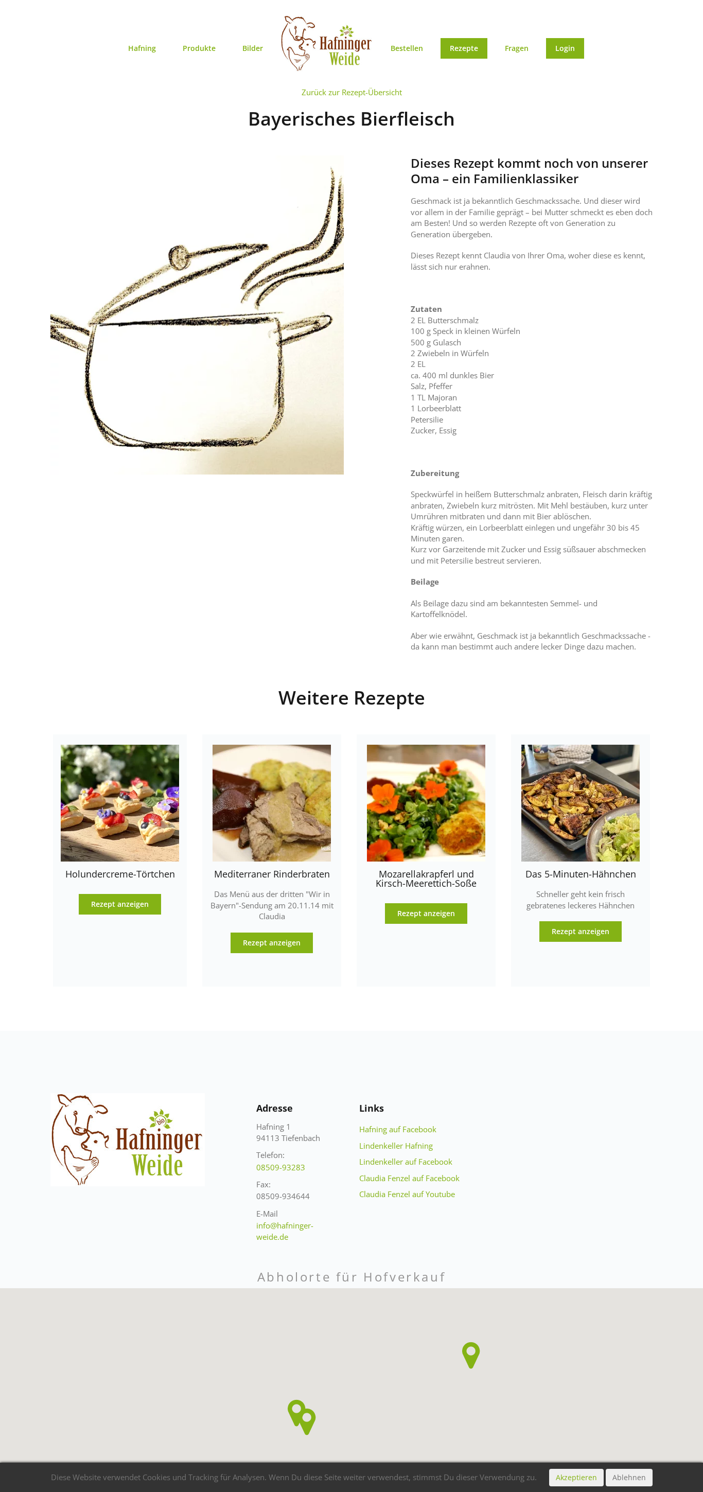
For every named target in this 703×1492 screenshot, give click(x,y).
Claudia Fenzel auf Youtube (407, 1194)
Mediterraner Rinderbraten (272, 874)
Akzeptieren (576, 1477)
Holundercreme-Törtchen (120, 874)
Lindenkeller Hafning (396, 1145)
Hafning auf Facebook (397, 1129)
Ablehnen (629, 1477)
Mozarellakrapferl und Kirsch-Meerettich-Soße (426, 878)
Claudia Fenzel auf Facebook (409, 1178)
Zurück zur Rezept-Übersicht (352, 92)
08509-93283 (280, 1167)
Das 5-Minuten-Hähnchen (580, 874)
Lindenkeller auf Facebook (405, 1161)
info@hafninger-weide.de (284, 1230)
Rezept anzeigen (120, 904)
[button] (307, 1421)
